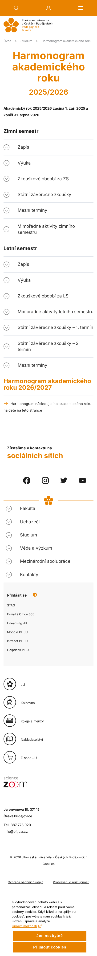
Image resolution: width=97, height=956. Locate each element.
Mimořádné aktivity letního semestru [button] (55, 311)
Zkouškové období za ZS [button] (43, 178)
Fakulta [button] (27, 508)
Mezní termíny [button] (32, 210)
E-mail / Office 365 (20, 614)
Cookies (49, 864)
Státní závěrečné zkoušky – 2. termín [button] (49, 346)
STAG (11, 605)
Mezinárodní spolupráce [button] (45, 561)
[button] (16, 8)
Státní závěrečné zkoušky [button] (44, 194)
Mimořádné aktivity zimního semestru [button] (46, 229)
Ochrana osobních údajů (25, 882)
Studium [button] (28, 535)
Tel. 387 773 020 (17, 825)
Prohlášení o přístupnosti (71, 882)
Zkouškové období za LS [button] (43, 296)
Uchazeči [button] (30, 521)
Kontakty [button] (29, 574)
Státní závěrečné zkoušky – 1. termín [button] (55, 327)
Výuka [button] (24, 163)
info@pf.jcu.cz (16, 831)
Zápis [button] (23, 147)
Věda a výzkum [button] (36, 548)
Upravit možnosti (24, 926)
